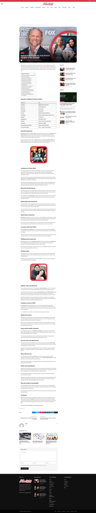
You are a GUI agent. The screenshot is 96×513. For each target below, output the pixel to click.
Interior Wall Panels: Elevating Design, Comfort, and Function (70, 112)
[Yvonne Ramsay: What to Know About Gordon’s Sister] (62, 74)
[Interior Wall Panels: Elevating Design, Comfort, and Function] (62, 112)
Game (51, 7)
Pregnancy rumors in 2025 (26, 87)
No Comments (36, 60)
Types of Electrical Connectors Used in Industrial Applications (37, 441)
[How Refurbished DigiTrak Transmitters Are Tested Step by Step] (25, 436)
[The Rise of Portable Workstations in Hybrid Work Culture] (62, 122)
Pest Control (51, 502)
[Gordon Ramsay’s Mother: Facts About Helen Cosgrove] (62, 79)
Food (48, 7)
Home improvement (52, 501)
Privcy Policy (72, 511)
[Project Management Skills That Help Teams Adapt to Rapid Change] (68, 97)
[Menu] (2, 4)
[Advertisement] (48, 17)
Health (55, 7)
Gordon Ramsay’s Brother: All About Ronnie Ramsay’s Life (70, 69)
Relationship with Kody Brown (27, 80)
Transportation (51, 504)
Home (22, 7)
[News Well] (48, 4)
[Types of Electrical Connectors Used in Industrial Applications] (38, 436)
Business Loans (51, 496)
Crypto (50, 498)
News (59, 7)
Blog (74, 7)
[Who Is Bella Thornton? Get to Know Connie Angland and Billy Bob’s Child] (62, 84)
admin (25, 60)
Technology (64, 7)
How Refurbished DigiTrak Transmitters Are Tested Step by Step (24, 442)
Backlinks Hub (63, 106)
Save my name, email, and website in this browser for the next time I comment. (34, 465)
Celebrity (32, 7)
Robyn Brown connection (26, 81)
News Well (41, 405)
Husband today (24, 84)
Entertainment (38, 7)
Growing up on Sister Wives (26, 77)
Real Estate (51, 506)
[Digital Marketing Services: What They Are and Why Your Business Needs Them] (52, 436)
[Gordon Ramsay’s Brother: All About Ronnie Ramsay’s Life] (62, 69)
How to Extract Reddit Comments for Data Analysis (70, 117)
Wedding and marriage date (27, 83)
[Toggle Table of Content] (34, 74)
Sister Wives (46, 65)
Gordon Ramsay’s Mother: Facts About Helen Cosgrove (70, 79)
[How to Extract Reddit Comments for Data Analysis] (62, 117)
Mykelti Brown (22, 408)
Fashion (43, 7)
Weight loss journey (25, 88)
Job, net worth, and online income (28, 90)
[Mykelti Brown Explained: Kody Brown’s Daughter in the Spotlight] (48, 45)
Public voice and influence (26, 93)
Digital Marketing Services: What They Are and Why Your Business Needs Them (51, 442)
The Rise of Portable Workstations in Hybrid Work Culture (70, 122)
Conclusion (24, 95)
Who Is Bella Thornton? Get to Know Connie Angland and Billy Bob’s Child (70, 84)
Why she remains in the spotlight (27, 94)
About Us (65, 484)
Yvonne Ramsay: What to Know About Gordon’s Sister (70, 74)
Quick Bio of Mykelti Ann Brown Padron (28, 75)
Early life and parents (25, 76)
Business (27, 7)
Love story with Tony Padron (27, 82)
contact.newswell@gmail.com (26, 492)
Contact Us (66, 481)
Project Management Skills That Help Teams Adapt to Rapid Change (67, 104)
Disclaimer (63, 511)
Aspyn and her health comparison (28, 89)
